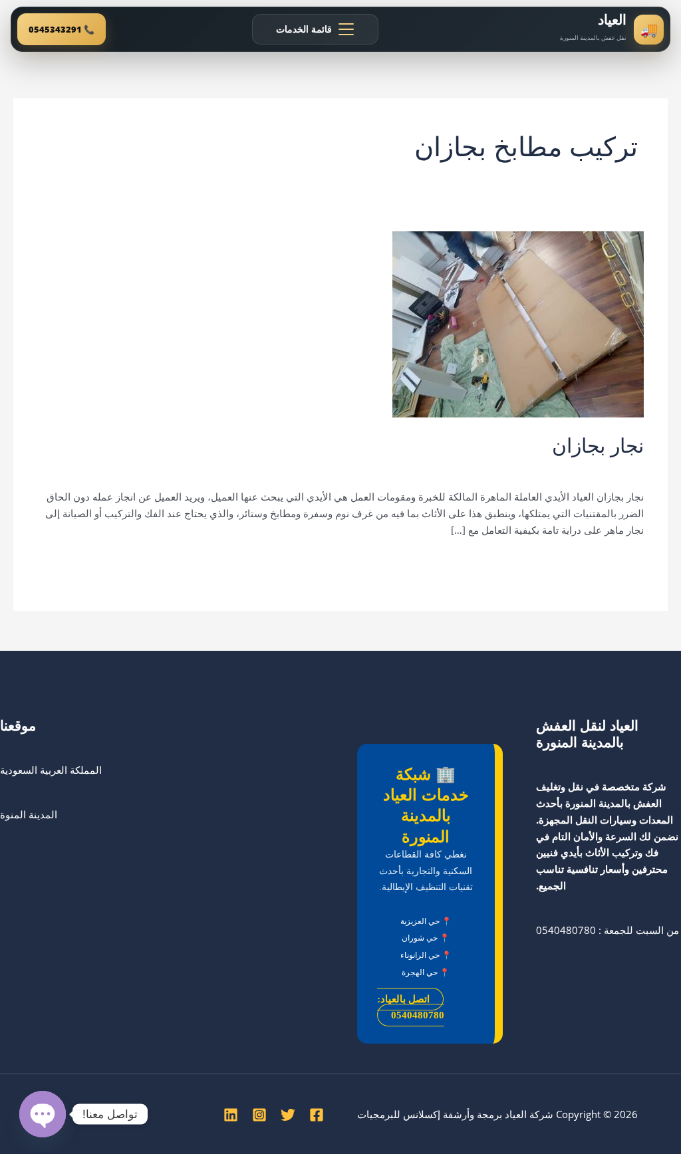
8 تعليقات (623, 469)
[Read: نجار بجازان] (518, 323)
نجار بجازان (598, 446)
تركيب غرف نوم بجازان (458, 469)
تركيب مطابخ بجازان (363, 469)
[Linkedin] (230, 1114)
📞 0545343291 (61, 29)
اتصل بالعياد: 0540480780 (410, 1007)
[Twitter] (288, 1114)
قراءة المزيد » (615, 562)
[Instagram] (259, 1114)
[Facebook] (316, 1114)
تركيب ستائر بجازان (553, 469)
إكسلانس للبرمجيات (398, 1114)
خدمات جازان (287, 469)
